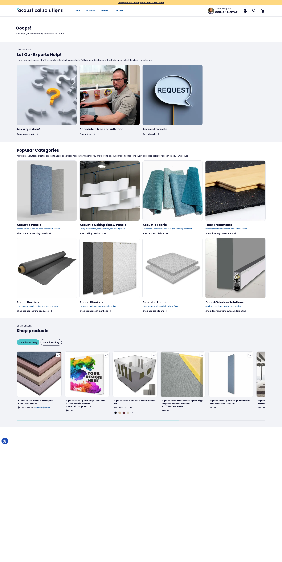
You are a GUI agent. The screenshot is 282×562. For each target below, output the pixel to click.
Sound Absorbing (28, 342)
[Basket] (263, 10)
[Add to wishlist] (58, 355)
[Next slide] (264, 382)
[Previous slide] (17, 382)
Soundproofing (51, 342)
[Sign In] (245, 10)
